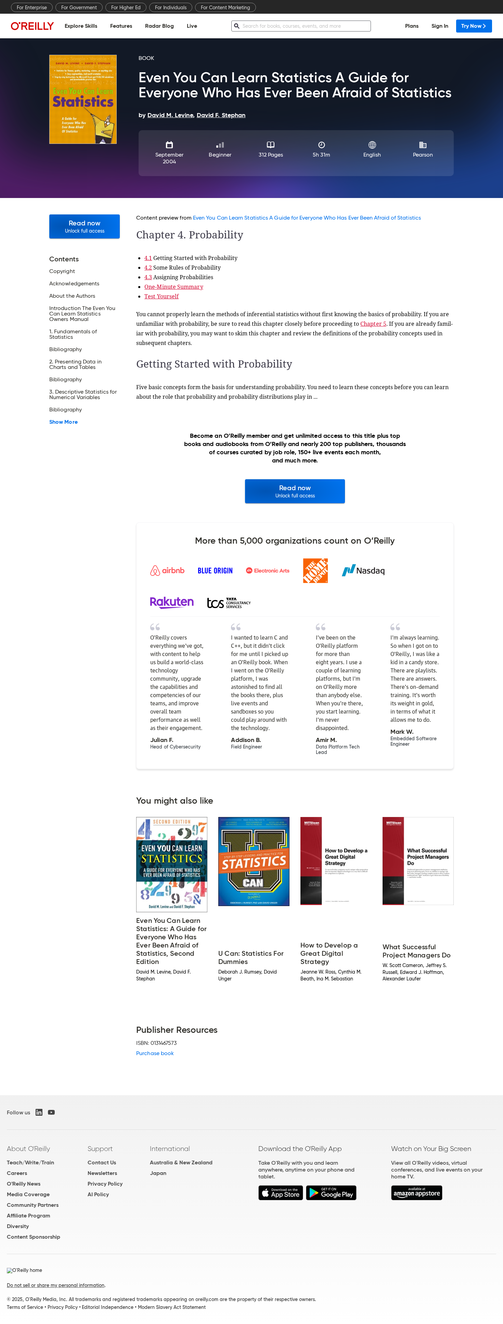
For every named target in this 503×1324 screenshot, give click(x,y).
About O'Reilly (28, 1148)
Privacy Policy (105, 1183)
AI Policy (98, 1194)
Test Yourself (161, 296)
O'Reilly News (23, 1183)
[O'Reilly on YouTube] (51, 1112)
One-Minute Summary (173, 286)
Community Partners (33, 1205)
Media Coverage (28, 1194)
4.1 (148, 258)
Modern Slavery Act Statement (172, 1307)
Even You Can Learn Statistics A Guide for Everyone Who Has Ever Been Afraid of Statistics (307, 217)
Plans (411, 25)
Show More (63, 422)
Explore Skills (81, 25)
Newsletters (102, 1173)
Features (121, 25)
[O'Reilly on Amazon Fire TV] (417, 1198)
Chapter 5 (373, 323)
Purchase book (155, 1053)
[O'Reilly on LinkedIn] (39, 1112)
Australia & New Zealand (181, 1162)
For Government (79, 7)
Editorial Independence (107, 1307)
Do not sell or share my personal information (55, 1285)
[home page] (32, 26)
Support (100, 1148)
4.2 (148, 267)
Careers (17, 1173)
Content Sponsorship (33, 1236)
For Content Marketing (225, 7)
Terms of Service (25, 1307)
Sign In (439, 25)
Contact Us (102, 1162)
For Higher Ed (126, 7)
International (170, 1148)
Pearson (423, 154)
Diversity (18, 1226)
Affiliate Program (28, 1215)
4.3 (148, 277)
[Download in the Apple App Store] (280, 1198)
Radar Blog (159, 25)
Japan (158, 1173)
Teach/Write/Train (30, 1162)
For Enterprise (32, 7)
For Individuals (170, 7)
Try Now (471, 25)
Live (192, 25)
